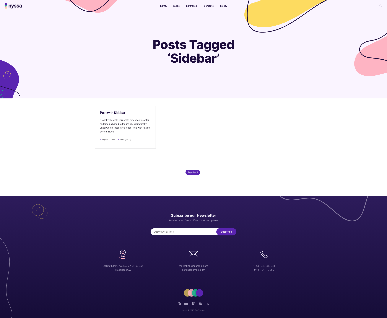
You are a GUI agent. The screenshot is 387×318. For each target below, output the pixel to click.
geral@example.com (193, 269)
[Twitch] (193, 304)
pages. (176, 5)
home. (163, 5)
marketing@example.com (193, 265)
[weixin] (200, 304)
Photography (125, 139)
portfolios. (191, 5)
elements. (208, 5)
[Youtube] (186, 304)
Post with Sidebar (112, 113)
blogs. (223, 5)
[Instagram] (179, 304)
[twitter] (207, 305)
